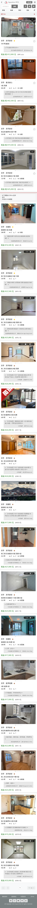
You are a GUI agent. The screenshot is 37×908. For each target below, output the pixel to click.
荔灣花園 (9, 683)
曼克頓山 (9, 82)
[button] (15, 38)
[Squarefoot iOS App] (26, 900)
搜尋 (14, 6)
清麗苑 (8, 227)
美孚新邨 (9, 41)
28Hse (32, 896)
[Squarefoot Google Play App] (22, 900)
